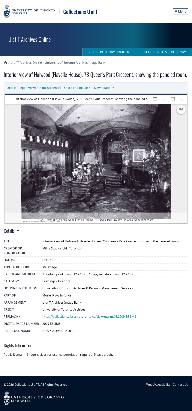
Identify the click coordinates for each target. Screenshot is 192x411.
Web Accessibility (158, 385)
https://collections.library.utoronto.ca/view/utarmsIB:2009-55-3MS (89, 316)
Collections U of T (26, 385)
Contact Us (180, 385)
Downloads (102, 88)
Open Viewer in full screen (38, 88)
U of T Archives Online (26, 63)
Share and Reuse (76, 88)
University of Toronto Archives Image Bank (75, 63)
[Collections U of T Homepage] (6, 62)
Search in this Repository (165, 52)
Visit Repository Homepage (110, 52)
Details (11, 88)
